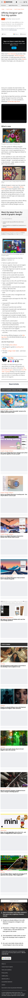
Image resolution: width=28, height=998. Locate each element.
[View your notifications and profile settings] (16, 2)
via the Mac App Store (13, 101)
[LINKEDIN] (13, 361)
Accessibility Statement (7, 981)
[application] (14, 113)
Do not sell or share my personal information (12, 987)
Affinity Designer (19, 55)
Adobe (24, 59)
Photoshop (10, 187)
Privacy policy (5, 972)
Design (3, 9)
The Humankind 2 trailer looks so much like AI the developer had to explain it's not (14, 937)
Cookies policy (5, 975)
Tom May (9, 19)
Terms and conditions (7, 969)
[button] (26, 2)
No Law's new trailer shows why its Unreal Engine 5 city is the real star (13, 944)
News (3, 19)
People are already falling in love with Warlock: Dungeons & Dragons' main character (14, 921)
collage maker (12, 351)
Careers (3, 984)
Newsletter (24, 34)
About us (4, 963)
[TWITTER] (9, 361)
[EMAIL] (18, 361)
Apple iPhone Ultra (13, 5)
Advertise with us (6, 978)
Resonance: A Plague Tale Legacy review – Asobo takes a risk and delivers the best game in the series (15, 929)
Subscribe (21, 2)
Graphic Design (9, 9)
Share (5, 34)
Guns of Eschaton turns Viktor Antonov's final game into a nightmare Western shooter (15, 914)
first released (11, 54)
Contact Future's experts (7, 966)
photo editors (13, 345)
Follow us (16, 34)
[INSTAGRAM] (11, 361)
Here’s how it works (13, 29)
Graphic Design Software (19, 9)
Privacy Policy (10, 234)
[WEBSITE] (16, 361)
